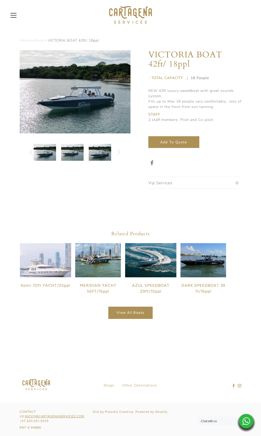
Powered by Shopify (151, 412)
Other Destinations (139, 385)
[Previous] (25, 92)
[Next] (125, 92)
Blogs (109, 385)
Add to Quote (173, 142)
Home (25, 40)
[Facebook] (152, 163)
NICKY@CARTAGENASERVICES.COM (54, 416)
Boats (39, 40)
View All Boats (130, 312)
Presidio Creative (119, 412)
